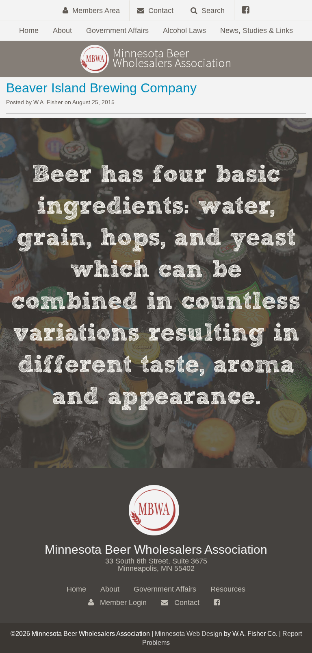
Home (29, 30)
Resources (227, 589)
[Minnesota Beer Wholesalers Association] (156, 58)
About (62, 30)
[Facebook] (245, 10)
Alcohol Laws (184, 30)
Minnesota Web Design (188, 633)
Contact (185, 602)
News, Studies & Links (256, 30)
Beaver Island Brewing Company (101, 88)
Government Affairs (117, 30)
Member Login (122, 602)
